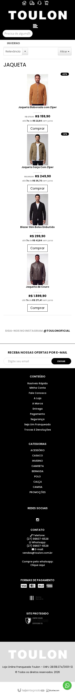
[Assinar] (61, 361)
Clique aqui (37, 565)
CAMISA (37, 487)
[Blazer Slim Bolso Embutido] (37, 224)
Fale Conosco (37, 393)
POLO (37, 476)
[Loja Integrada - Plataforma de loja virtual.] (31, 690)
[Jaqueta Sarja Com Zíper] (37, 164)
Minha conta (37, 388)
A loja (37, 398)
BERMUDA (37, 471)
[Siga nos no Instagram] (37, 519)
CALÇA (37, 481)
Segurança (37, 419)
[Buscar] (29, 33)
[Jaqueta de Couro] (37, 283)
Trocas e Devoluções (37, 429)
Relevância (12, 51)
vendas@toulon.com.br (37, 551)
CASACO (37, 455)
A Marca (37, 403)
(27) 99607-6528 (37, 537)
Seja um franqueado (37, 424)
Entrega (38, 408)
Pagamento (37, 414)
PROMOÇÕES (37, 492)
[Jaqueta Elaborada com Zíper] (37, 104)
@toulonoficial (57, 331)
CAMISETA (37, 466)
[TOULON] (37, 15)
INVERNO (13, 43)
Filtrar (64, 51)
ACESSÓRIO (38, 450)
